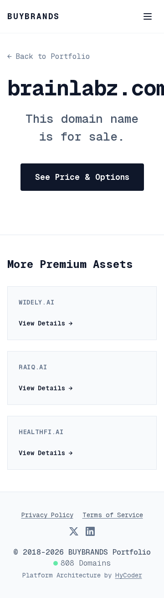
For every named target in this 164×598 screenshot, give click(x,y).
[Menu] (147, 16)
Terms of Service (112, 515)
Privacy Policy (47, 515)
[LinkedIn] (90, 531)
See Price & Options (82, 177)
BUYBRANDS (33, 16)
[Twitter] (73, 531)
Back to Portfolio (48, 56)
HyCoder (128, 575)
